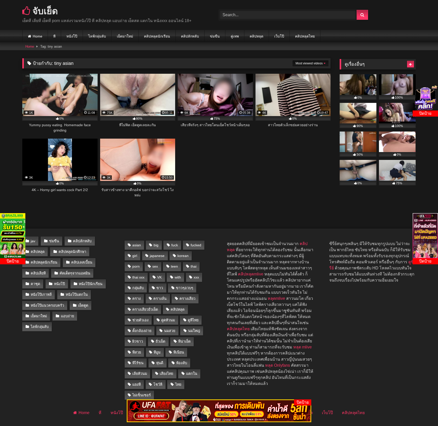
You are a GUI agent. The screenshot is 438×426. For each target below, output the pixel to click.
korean (183, 256)
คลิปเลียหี (38, 273)
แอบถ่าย (67, 316)
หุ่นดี (159, 363)
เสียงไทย (166, 374)
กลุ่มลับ (138, 288)
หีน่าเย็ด (184, 341)
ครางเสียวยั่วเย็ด (145, 309)
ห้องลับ (181, 363)
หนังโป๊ (71, 36)
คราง (136, 299)
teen (174, 266)
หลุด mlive (302, 347)
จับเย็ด (44, 11)
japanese (157, 256)
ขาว (159, 288)
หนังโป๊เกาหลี (41, 294)
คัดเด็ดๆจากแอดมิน (75, 273)
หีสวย (136, 352)
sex (155, 266)
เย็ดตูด (83, 305)
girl (134, 256)
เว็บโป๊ (279, 36)
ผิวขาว (137, 341)
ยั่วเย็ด (160, 341)
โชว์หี (157, 384)
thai (193, 266)
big (156, 245)
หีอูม (157, 352)
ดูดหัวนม (168, 320)
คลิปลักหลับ (190, 36)
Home (37, 36)
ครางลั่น (160, 299)
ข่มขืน (215, 36)
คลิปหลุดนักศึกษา (72, 252)
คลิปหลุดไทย (305, 36)
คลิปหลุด (256, 36)
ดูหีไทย (193, 320)
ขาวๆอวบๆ (184, 288)
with (178, 277)
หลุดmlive (276, 298)
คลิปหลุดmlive (250, 274)
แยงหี (136, 384)
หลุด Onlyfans (277, 365)
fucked (196, 245)
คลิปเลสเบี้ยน (81, 262)
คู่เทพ (235, 36)
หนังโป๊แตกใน (77, 294)
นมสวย (169, 331)
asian (136, 245)
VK (159, 277)
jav (33, 241)
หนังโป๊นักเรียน (90, 284)
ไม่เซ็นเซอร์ (141, 395)
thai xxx (138, 277)
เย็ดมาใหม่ (125, 36)
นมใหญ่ (194, 331)
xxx (196, 277)
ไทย (178, 384)
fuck (174, 245)
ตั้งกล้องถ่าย (141, 331)
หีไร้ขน (137, 363)
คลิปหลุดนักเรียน (157, 36)
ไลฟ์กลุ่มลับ (97, 36)
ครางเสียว (187, 299)
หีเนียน (178, 352)
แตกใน (191, 374)
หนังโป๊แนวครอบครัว (47, 305)
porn (136, 266)
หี (54, 36)
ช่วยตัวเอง (140, 320)
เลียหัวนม (139, 374)
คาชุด (35, 284)
